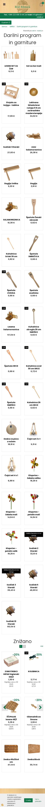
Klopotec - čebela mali (11, 513)
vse (41, 646)
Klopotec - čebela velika (34, 476)
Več (11, 58)
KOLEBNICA (33, 671)
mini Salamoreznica (34, 148)
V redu (28, 800)
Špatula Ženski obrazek (33, 218)
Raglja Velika (11, 183)
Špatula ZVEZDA (11, 291)
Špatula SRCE (11, 366)
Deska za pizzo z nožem (11, 440)
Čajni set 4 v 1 (11, 475)
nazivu (39, 31)
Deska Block (34, 759)
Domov (4, 27)
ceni (33, 31)
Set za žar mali (33, 66)
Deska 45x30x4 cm (11, 760)
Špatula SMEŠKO (11, 404)
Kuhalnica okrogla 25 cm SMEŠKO (34, 329)
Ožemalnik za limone (34, 718)
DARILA (12, 27)
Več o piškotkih (38, 800)
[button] (40, 707)
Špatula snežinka (33, 291)
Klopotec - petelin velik (11, 549)
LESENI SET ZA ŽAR (11, 67)
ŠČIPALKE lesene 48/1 (11, 718)
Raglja (33, 183)
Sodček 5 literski (33, 586)
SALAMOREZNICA (11, 219)
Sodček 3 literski (11, 586)
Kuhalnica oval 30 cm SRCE (34, 367)
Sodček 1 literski (11, 147)
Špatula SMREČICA (33, 255)
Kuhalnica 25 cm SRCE (33, 404)
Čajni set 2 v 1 (33, 439)
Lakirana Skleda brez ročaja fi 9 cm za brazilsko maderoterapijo (34, 108)
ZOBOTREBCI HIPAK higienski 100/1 (11, 674)
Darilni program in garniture (27, 27)
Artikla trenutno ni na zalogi (33, 534)
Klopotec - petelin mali (34, 513)
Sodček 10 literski (11, 622)
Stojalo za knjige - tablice (11, 104)
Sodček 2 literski (33, 549)
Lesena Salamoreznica (11, 328)
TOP (4, 84)
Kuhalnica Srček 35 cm (11, 255)
